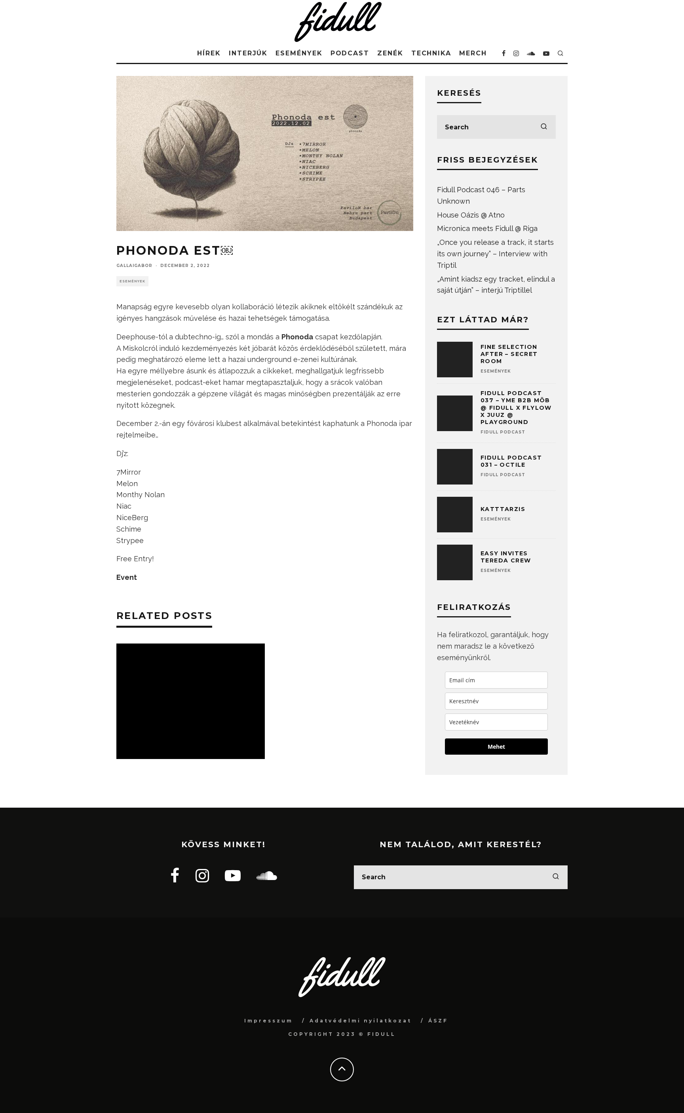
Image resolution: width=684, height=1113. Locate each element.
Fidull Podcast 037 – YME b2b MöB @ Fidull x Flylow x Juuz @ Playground (516, 408)
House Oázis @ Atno (471, 215)
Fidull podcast (503, 432)
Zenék (390, 53)
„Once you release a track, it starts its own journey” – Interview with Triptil (495, 253)
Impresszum (268, 1021)
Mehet (496, 746)
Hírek (209, 53)
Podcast (350, 53)
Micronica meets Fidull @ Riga (487, 228)
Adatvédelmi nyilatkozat (361, 1021)
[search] (544, 127)
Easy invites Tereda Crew (506, 557)
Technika (431, 53)
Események (299, 53)
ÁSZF (438, 1021)
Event (126, 577)
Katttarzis (503, 509)
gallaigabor (134, 265)
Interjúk (248, 53)
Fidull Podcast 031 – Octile (511, 461)
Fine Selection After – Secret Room (509, 354)
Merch (473, 53)
